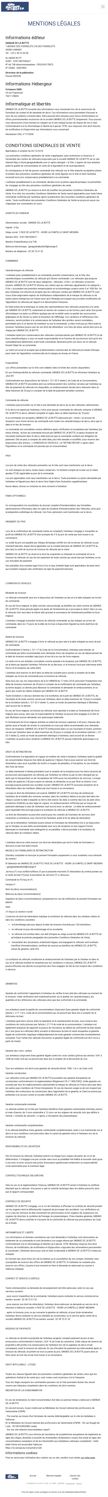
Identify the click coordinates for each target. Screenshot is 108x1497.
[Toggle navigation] (103, 7)
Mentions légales (53, 1476)
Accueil (33, 1476)
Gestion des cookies (75, 1477)
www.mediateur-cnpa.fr (38, 1429)
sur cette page (88, 1457)
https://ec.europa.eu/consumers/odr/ (23, 1448)
